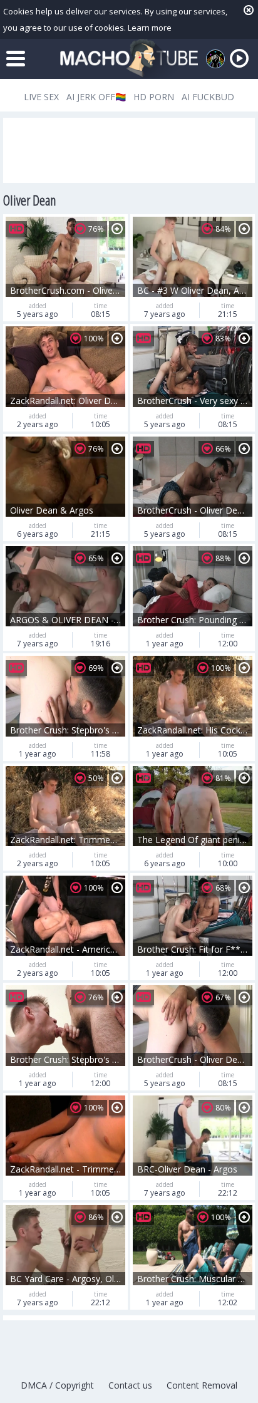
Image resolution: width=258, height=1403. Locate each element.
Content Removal (202, 1385)
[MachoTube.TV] (129, 58)
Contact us (130, 1385)
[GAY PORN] (215, 58)
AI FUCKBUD (208, 97)
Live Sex (41, 97)
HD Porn (153, 97)
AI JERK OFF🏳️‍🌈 (96, 97)
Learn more (150, 27)
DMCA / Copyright (57, 1385)
